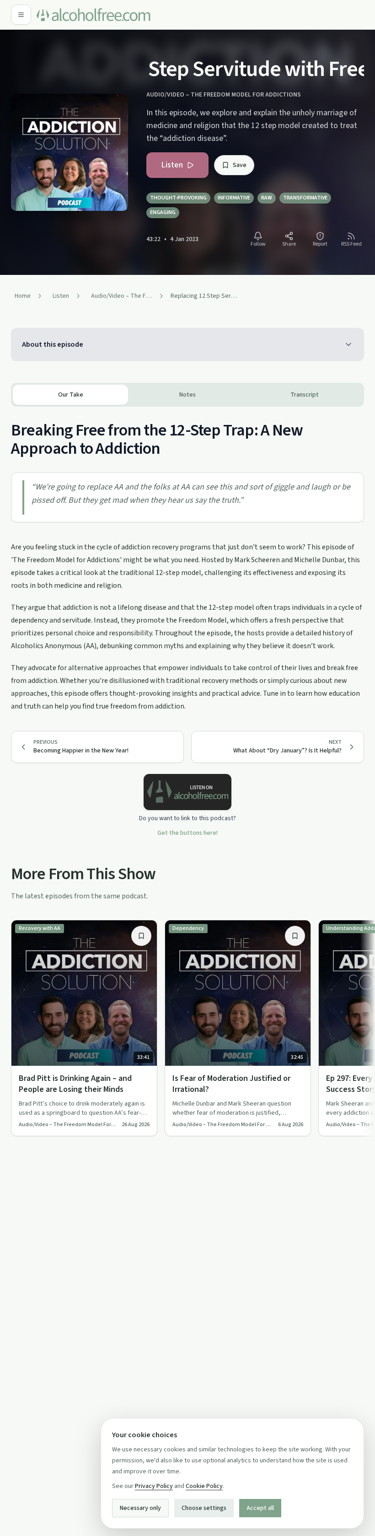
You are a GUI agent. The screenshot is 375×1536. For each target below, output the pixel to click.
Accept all (260, 1508)
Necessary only (140, 1508)
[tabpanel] (187, 560)
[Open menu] (21, 15)
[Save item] (141, 936)
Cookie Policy (204, 1486)
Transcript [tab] (304, 394)
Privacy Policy (154, 1486)
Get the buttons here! (187, 833)
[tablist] (187, 395)
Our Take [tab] (70, 394)
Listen (172, 165)
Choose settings (204, 1508)
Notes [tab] (187, 394)
